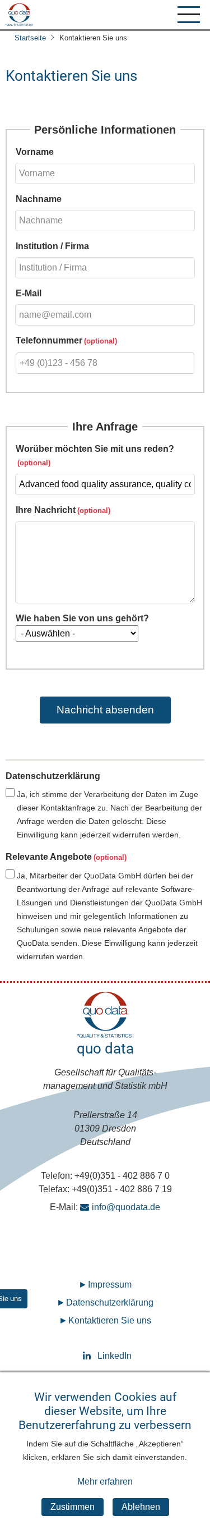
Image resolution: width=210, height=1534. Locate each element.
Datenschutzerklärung (53, 776)
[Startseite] (19, 14)
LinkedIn (105, 1356)
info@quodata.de (126, 1207)
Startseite (30, 38)
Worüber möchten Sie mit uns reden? (95, 449)
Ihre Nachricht (46, 510)
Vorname (35, 152)
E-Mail (28, 293)
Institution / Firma (52, 246)
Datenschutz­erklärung (109, 1302)
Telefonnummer (49, 340)
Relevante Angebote (49, 857)
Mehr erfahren (105, 1481)
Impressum (110, 1284)
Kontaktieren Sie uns (109, 1320)
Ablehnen (141, 1507)
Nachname (39, 199)
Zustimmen (72, 1507)
